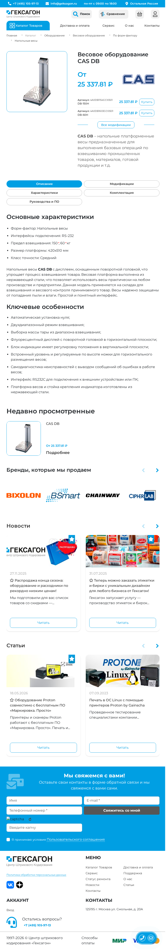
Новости (18, 526)
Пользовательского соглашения (76, 839)
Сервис (108, 26)
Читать (43, 623)
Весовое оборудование (89, 35)
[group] (43, 438)
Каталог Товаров (99, 867)
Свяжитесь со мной (121, 810)
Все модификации (116, 125)
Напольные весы (26, 40)
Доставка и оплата (74, 26)
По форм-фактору (125, 35)
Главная (11, 35)
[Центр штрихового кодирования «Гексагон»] (23, 14)
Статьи (15, 645)
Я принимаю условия (58, 839)
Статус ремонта (98, 879)
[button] (143, 470)
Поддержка (132, 873)
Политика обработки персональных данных (36, 874)
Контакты (152, 26)
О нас (129, 26)
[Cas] (138, 79)
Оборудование (54, 35)
